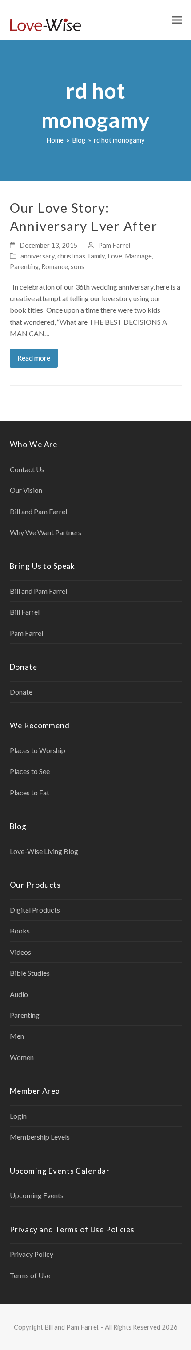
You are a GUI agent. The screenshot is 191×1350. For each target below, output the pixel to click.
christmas (71, 256)
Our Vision (26, 490)
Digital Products (35, 909)
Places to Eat (29, 792)
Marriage (138, 256)
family (96, 256)
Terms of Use (30, 1275)
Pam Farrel (114, 245)
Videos (20, 952)
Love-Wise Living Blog (44, 851)
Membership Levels (40, 1136)
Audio (19, 994)
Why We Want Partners (45, 532)
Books (20, 930)
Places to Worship (37, 750)
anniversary (37, 256)
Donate (21, 691)
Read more (33, 357)
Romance (54, 266)
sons (77, 266)
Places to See (30, 771)
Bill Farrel (25, 612)
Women (22, 1057)
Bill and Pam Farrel (38, 511)
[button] (177, 20)
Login (18, 1116)
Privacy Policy (31, 1254)
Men (17, 1036)
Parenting (24, 266)
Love (114, 256)
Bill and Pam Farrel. (71, 1327)
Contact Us (27, 469)
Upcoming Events (37, 1195)
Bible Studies (30, 973)
